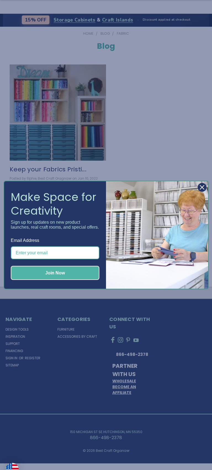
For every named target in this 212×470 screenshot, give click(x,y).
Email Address (25, 240)
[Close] (202, 187)
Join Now (55, 273)
